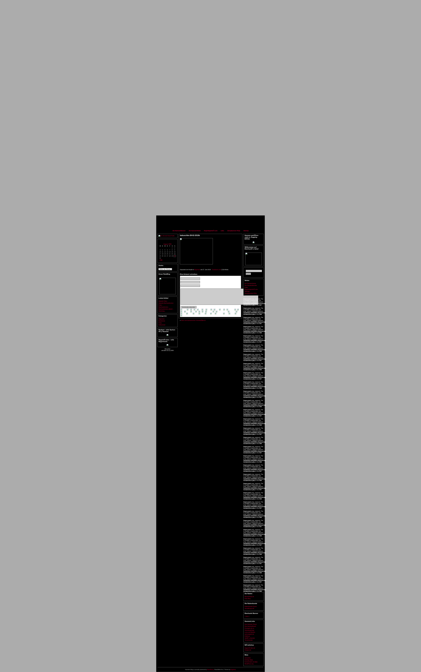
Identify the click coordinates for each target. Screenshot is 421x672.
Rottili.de (247, 636)
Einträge (249, 660)
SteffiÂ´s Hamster (250, 638)
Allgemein (162, 319)
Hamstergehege (249, 630)
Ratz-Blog (248, 598)
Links (222, 231)
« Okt (160, 260)
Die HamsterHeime (195, 231)
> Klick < (247, 616)
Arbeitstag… (162, 311)
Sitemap (246, 231)
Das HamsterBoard (250, 626)
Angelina (233, 669)
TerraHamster (249, 640)
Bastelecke (162, 321)
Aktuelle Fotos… (163, 301)
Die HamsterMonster (179, 231)
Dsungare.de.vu (249, 628)
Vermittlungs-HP (249, 608)
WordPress (210, 669)
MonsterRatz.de (249, 596)
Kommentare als (251, 662)
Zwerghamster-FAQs (233, 231)
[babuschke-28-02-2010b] (196, 264)
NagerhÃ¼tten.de (250, 648)
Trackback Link (216, 269)
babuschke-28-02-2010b (190, 235)
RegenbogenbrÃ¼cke (211, 231)
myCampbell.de (249, 634)
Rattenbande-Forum (251, 606)
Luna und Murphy (250, 632)
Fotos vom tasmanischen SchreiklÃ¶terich (193, 320)
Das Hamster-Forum (251, 624)
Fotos (160, 323)
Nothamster (162, 325)
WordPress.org (249, 664)
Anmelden (248, 658)
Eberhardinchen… (164, 307)
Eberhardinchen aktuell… (166, 309)
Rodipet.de (248, 650)
